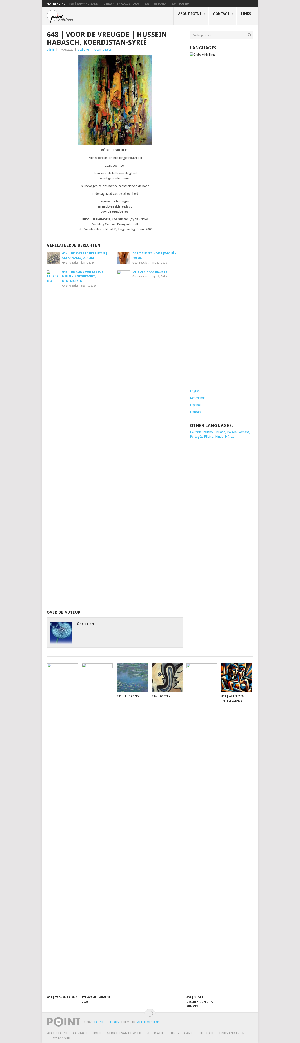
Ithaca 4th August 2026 (121, 3)
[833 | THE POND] (132, 677)
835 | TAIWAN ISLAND (83, 3)
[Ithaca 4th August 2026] (97, 828)
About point (190, 14)
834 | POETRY (181, 3)
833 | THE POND (155, 3)
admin (51, 49)
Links (246, 14)
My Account (62, 1038)
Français (195, 412)
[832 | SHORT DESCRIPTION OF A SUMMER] (201, 828)
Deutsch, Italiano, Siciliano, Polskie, (214, 432)
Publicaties (155, 1033)
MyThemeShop (147, 1022)
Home (97, 1033)
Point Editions (106, 1022)
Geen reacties (103, 49)
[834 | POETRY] (167, 677)
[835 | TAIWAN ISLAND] (62, 828)
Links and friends (233, 1033)
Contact (221, 14)
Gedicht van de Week (124, 1033)
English (195, 391)
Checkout (206, 1033)
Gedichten (84, 49)
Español (195, 405)
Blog (175, 1033)
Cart (188, 1033)
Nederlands (197, 398)
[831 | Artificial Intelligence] (236, 677)
